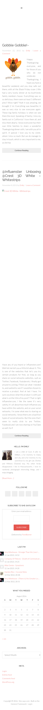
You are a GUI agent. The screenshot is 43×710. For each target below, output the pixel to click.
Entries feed (7, 675)
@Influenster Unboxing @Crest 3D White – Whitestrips (21, 176)
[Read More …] (8, 478)
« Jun (4, 639)
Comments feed (8, 678)
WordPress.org (8, 682)
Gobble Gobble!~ (15, 45)
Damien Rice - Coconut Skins (15, 572)
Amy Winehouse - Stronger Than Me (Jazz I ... (21, 552)
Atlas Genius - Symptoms (14, 565)
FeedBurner (27, 534)
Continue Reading (21, 150)
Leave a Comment (33, 185)
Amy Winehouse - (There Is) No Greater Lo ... (21, 578)
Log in (4, 671)
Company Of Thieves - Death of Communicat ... (22, 559)
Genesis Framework (19, 704)
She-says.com (24, 701)
